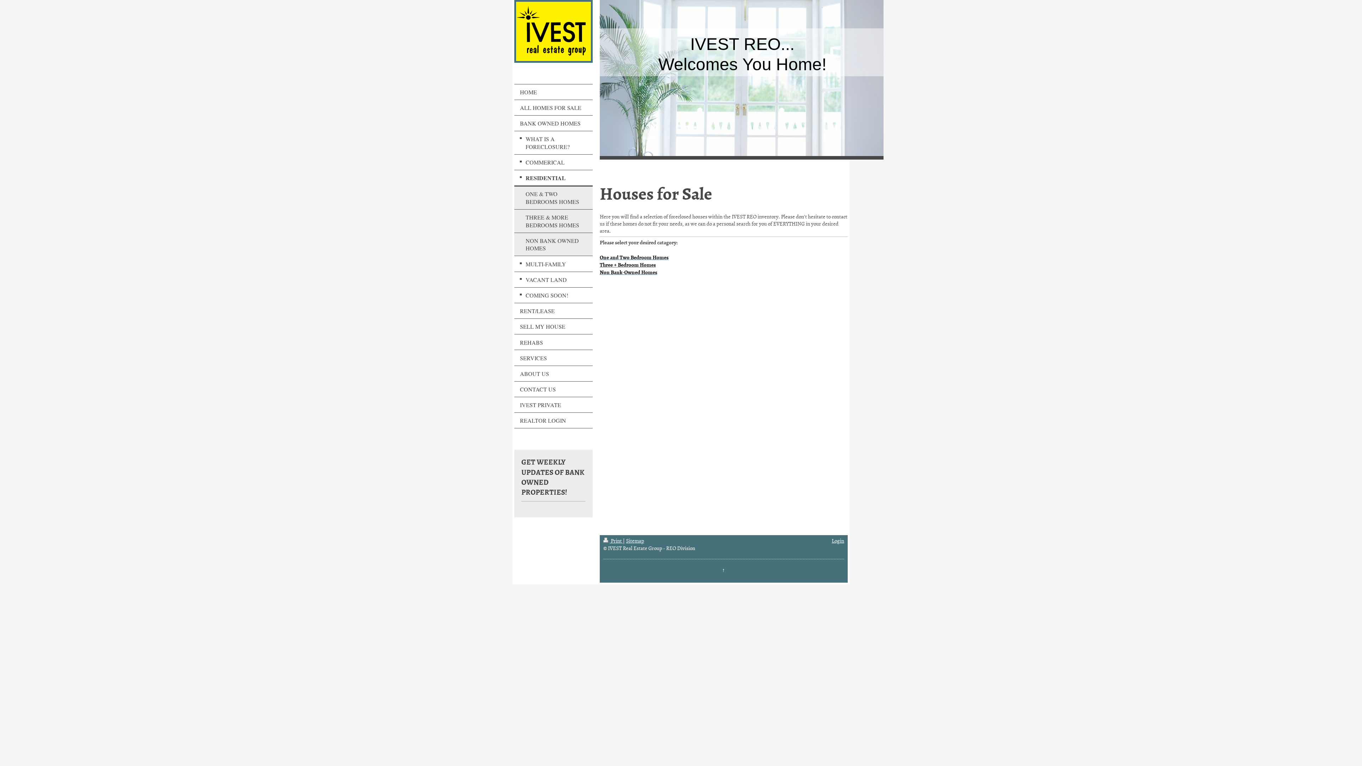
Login (838, 541)
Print (616, 541)
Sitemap (635, 541)
